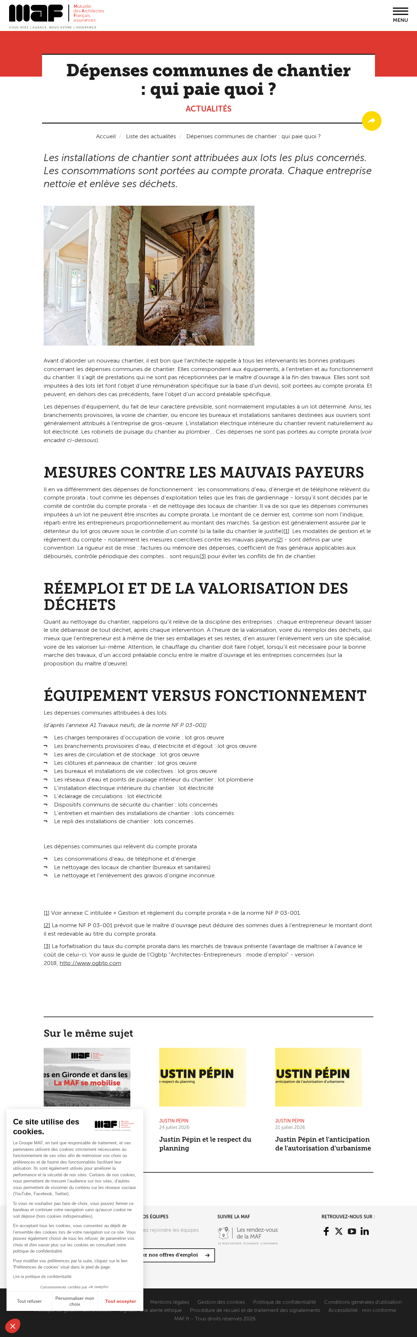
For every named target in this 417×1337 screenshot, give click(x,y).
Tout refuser (29, 1301)
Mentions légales (169, 1302)
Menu (400, 20)
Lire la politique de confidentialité (42, 1276)
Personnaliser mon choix (74, 1301)
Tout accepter (120, 1301)
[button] (13, 1326)
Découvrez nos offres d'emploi (158, 1255)
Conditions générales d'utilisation (363, 1302)
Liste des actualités (151, 137)
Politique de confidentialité (284, 1302)
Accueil (106, 137)
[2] (279, 540)
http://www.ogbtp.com (90, 963)
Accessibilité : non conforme (362, 1310)
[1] (286, 531)
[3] (202, 556)
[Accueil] (56, 16)
